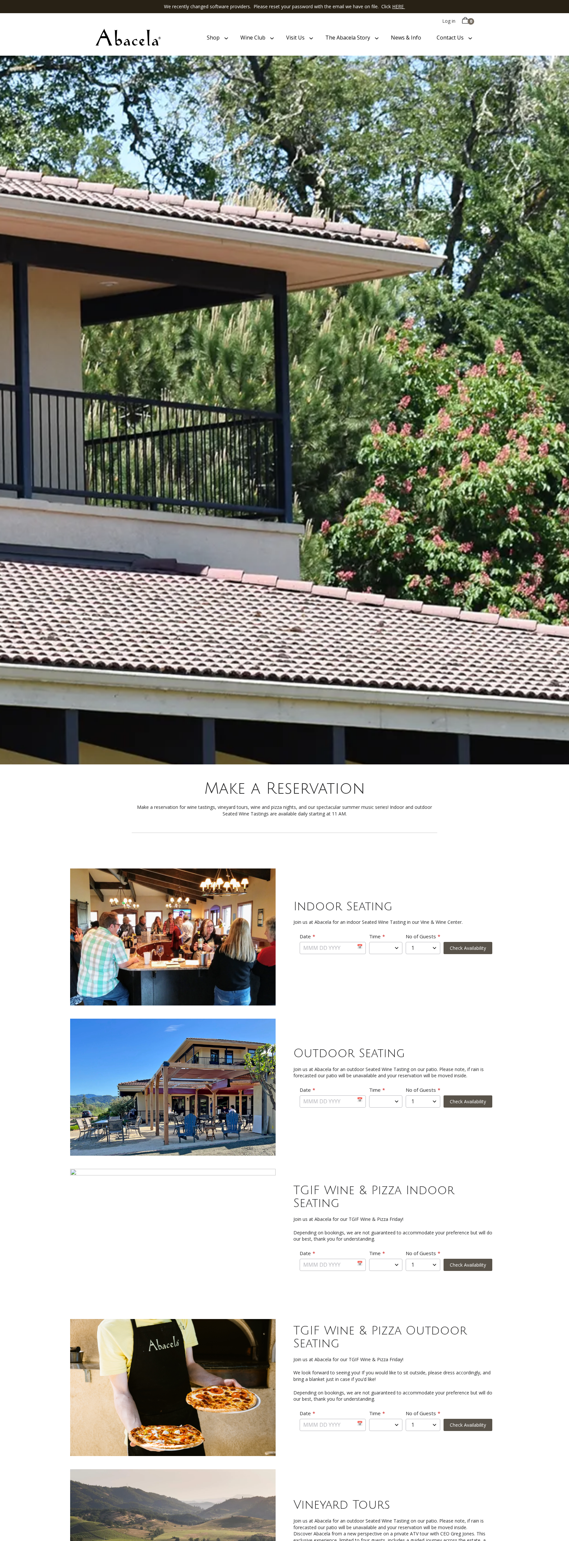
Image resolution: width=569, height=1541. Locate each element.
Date (305, 936)
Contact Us (450, 37)
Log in (448, 21)
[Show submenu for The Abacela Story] (377, 38)
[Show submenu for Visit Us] (311, 38)
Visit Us (295, 37)
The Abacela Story (347, 37)
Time (375, 936)
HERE (398, 6)
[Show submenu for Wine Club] (272, 38)
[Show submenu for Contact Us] (470, 38)
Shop (213, 37)
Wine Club (252, 37)
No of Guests (421, 936)
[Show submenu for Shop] (226, 38)
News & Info (406, 37)
